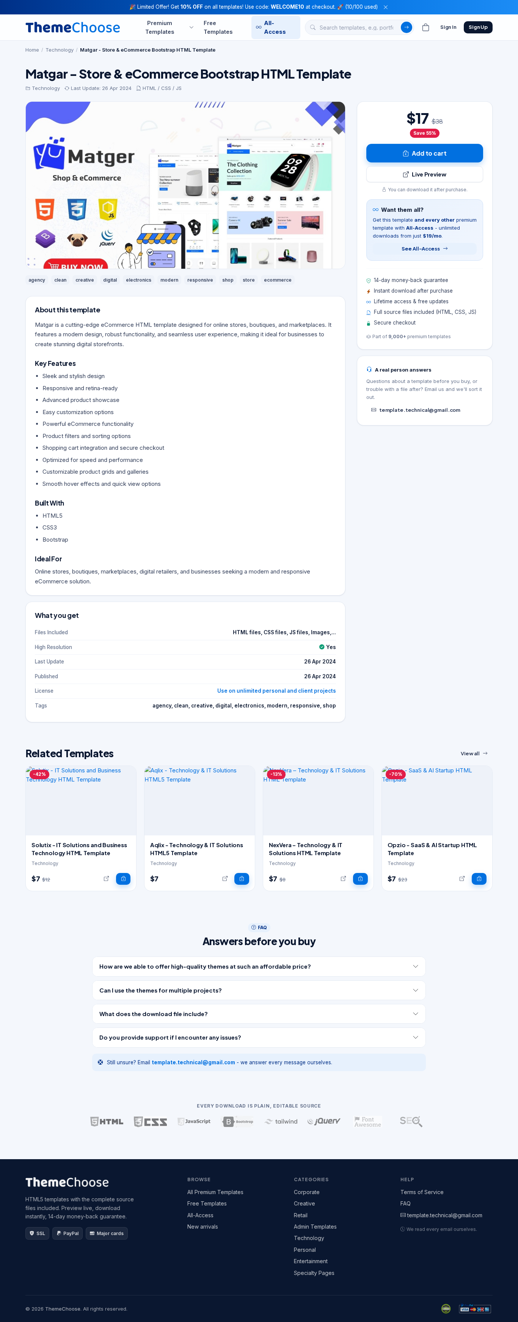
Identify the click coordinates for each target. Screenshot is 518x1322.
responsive (200, 280)
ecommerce (278, 280)
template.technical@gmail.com (419, 410)
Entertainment (311, 1261)
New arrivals (202, 1226)
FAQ (405, 1203)
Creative (304, 1203)
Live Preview (429, 174)
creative (84, 280)
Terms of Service (422, 1192)
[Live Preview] (106, 879)
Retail (301, 1215)
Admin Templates (315, 1226)
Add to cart (429, 153)
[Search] (406, 27)
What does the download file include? (153, 1013)
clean (60, 280)
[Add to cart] (123, 879)
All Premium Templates (215, 1192)
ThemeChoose (62, 1309)
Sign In (448, 27)
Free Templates (218, 27)
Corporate (307, 1192)
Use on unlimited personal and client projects (276, 691)
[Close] (385, 7)
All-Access (275, 27)
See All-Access (421, 249)
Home (32, 50)
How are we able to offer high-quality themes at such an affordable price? (205, 966)
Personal (305, 1249)
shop (228, 280)
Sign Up (478, 27)
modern (169, 280)
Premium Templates (159, 27)
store (249, 280)
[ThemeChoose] (72, 27)
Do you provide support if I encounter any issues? (170, 1037)
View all (470, 753)
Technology (60, 50)
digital (110, 280)
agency (36, 280)
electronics (138, 280)
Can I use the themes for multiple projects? (160, 990)
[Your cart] (426, 27)
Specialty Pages (314, 1273)
